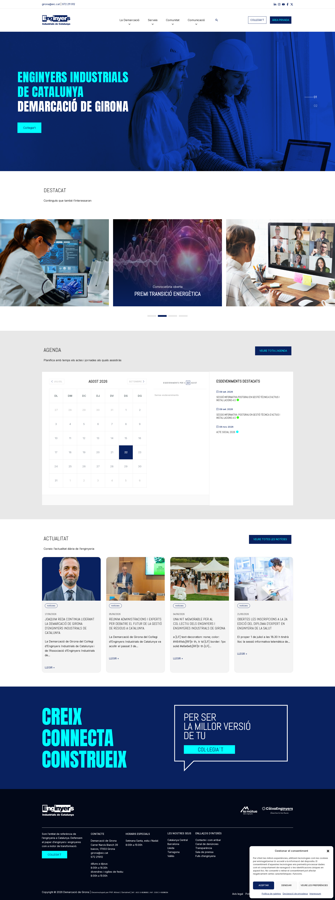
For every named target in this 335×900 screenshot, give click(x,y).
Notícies (51, 605)
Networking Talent (193, 293)
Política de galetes (271, 893)
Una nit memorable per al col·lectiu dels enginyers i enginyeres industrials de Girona (199, 623)
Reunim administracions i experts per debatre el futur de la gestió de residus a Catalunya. (135, 623)
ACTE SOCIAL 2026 (225, 432)
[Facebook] (287, 4)
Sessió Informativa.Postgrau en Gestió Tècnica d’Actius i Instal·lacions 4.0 (248, 398)
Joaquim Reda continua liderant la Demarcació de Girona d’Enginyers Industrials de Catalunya (69, 626)
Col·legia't (257, 19)
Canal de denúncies (206, 843)
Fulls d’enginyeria (205, 856)
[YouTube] (283, 4)
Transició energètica (80, 293)
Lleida (171, 848)
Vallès (171, 856)
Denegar (286, 885)
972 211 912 (68, 4)
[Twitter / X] (291, 4)
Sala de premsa (204, 852)
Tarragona (174, 852)
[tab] (315, 96)
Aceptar (264, 885)
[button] (328, 851)
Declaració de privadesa (295, 893)
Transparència (203, 848)
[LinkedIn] (275, 4)
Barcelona (173, 843)
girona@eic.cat (51, 4)
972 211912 (97, 856)
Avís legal (237, 893)
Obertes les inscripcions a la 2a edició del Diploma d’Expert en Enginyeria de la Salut (262, 623)
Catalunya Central (178, 839)
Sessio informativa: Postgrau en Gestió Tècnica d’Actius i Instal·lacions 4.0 (248, 416)
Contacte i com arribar (208, 839)
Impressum (315, 893)
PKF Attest (114, 892)
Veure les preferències (314, 885)
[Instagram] (279, 4)
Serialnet (125, 892)
